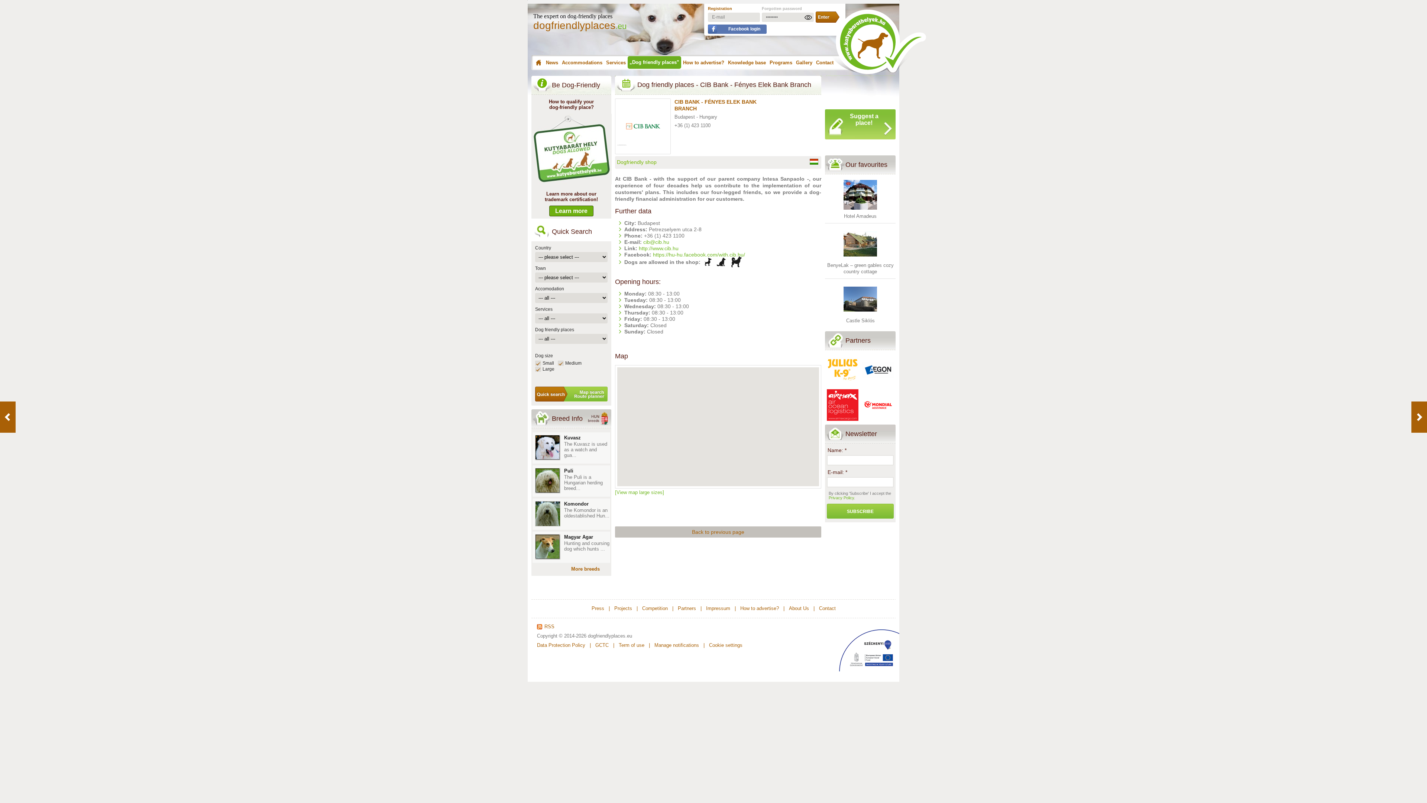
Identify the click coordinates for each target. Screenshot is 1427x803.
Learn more (571, 211)
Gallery (804, 62)
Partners (858, 340)
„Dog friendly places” (654, 62)
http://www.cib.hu (659, 248)
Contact (825, 62)
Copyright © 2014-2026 (561, 636)
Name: (837, 450)
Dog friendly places (554, 329)
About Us (799, 608)
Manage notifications (676, 645)
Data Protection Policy (561, 645)
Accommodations (582, 62)
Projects (623, 608)
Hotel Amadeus (860, 216)
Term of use (631, 645)
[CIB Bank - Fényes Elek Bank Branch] (644, 142)
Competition (655, 608)
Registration (720, 8)
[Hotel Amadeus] (860, 210)
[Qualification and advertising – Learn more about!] (572, 183)
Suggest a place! (864, 119)
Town (540, 268)
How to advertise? (703, 62)
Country (543, 248)
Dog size (544, 355)
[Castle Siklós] (860, 314)
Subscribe (860, 511)
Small (548, 363)
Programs (781, 62)
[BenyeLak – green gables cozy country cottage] (860, 259)
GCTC (602, 645)
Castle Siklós (860, 320)
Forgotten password (782, 8)
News (552, 62)
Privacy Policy (841, 498)
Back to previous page (718, 532)
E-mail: (837, 472)
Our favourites (866, 164)
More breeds (585, 569)
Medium (573, 363)
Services (616, 62)
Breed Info (567, 418)
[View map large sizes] (639, 492)
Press (598, 608)
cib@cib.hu (656, 242)
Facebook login (744, 29)
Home (537, 62)
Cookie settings (725, 645)
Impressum (718, 608)
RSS (549, 626)
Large (548, 369)
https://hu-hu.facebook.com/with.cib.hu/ (699, 255)
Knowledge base (747, 62)
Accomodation (549, 288)
